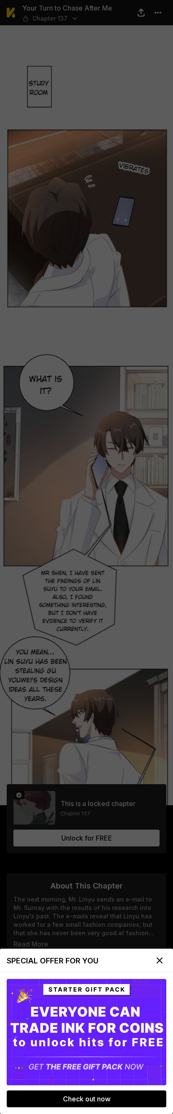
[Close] (159, 960)
